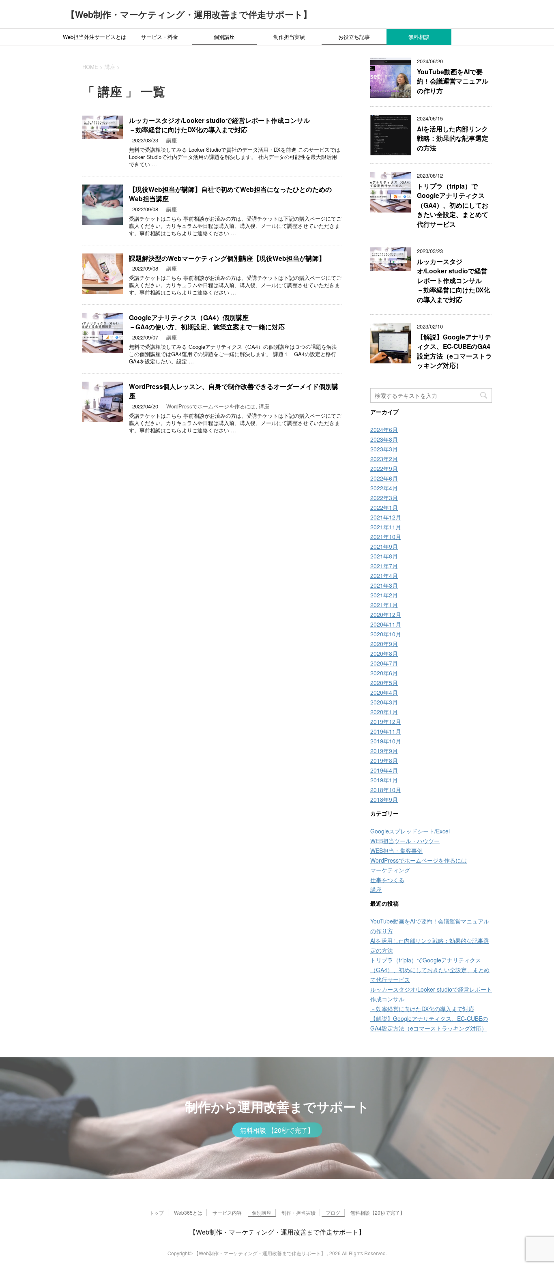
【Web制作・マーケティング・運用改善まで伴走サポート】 (189, 14)
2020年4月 (384, 692)
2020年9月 (384, 644)
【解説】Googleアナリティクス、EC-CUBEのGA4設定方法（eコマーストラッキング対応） (454, 351)
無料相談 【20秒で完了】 (277, 1130)
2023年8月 (384, 439)
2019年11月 (385, 731)
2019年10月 (385, 741)
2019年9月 (384, 751)
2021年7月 (384, 566)
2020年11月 (385, 624)
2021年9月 (384, 546)
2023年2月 (384, 459)
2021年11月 (385, 527)
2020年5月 (384, 683)
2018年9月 (384, 799)
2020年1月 (384, 712)
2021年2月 (384, 595)
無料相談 (418, 37)
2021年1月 (384, 605)
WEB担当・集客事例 (396, 850)
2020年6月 (384, 673)
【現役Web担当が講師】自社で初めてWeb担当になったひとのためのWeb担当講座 (230, 194)
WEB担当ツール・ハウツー (405, 841)
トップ (156, 1212)
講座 (171, 140)
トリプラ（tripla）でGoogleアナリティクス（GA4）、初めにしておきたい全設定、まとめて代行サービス (452, 205)
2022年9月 (384, 468)
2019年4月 (384, 770)
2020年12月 (385, 614)
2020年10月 (385, 634)
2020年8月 (384, 653)
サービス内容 (227, 1212)
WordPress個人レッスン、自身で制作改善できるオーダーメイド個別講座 (233, 391)
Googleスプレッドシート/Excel (410, 831)
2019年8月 (384, 760)
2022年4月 (384, 488)
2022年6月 (384, 478)
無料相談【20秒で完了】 (377, 1212)
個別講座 (224, 37)
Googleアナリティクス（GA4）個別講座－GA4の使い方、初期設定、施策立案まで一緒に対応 (207, 322)
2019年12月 (385, 721)
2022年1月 (384, 507)
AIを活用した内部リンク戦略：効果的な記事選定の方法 (452, 138)
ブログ (333, 1212)
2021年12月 (385, 517)
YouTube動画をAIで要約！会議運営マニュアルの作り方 (452, 81)
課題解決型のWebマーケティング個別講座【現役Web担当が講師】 (227, 258)
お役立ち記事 (354, 37)
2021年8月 (384, 556)
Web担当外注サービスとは (94, 37)
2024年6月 (384, 429)
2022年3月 (384, 498)
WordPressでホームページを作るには (211, 406)
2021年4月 (384, 575)
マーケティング (390, 870)
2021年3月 (384, 585)
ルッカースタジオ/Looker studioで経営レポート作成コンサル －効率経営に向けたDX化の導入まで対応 (219, 125)
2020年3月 (384, 702)
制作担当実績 (289, 37)
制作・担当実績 (298, 1212)
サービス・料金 (159, 37)
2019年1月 (384, 780)
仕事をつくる (387, 880)
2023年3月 (384, 449)
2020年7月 (384, 663)
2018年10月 (385, 790)
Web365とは (188, 1212)
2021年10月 (385, 537)
